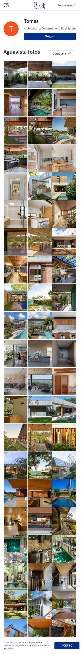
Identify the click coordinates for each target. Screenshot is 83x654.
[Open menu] (6, 5)
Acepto (67, 645)
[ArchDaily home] (39, 5)
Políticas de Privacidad (29, 645)
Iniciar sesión (66, 5)
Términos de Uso (11, 645)
